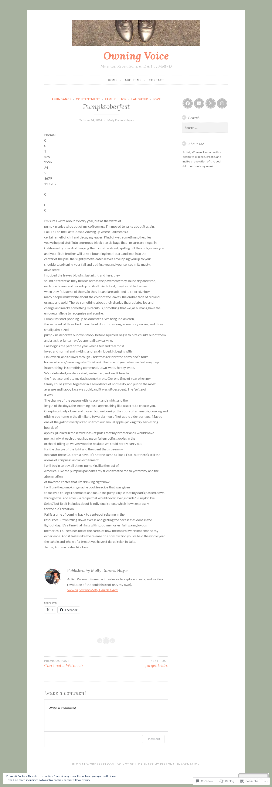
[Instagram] (222, 103)
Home (112, 80)
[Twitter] (210, 103)
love (157, 99)
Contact (156, 80)
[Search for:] (205, 128)
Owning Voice (136, 55)
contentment (88, 99)
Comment (153, 739)
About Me (133, 80)
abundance (61, 99)
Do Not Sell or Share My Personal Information (158, 764)
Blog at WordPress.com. (93, 764)
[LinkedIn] (199, 103)
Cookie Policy (82, 779)
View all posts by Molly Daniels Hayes (92, 590)
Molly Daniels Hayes (121, 120)
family (110, 99)
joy (123, 99)
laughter (139, 99)
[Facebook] (188, 103)
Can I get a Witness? (63, 663)
